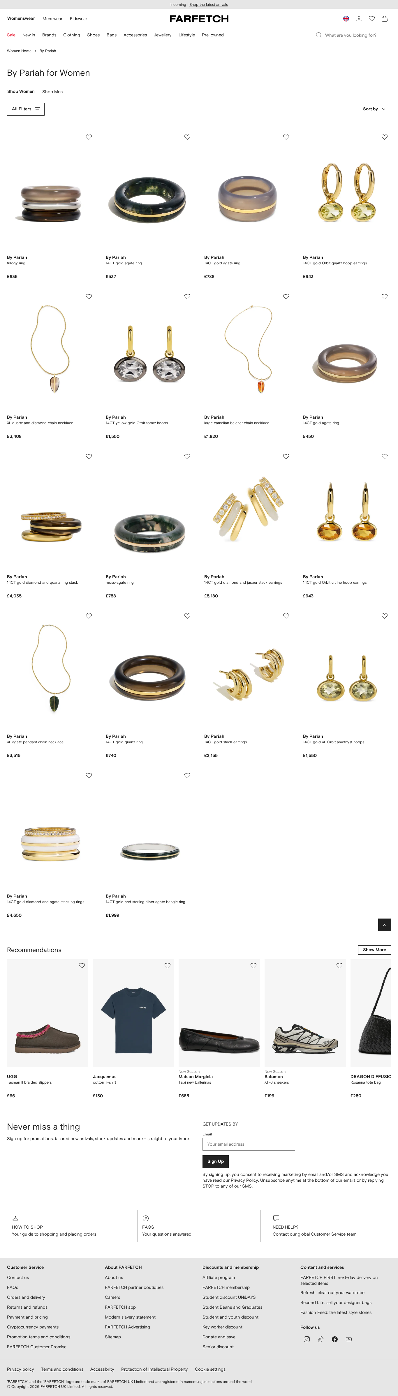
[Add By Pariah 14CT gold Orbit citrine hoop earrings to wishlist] (384, 456)
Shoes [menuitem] (93, 35)
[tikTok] (320, 1339)
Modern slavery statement (130, 1317)
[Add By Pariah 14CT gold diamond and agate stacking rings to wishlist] (88, 775)
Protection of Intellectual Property (154, 1369)
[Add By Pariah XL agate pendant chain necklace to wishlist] (88, 616)
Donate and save (218, 1337)
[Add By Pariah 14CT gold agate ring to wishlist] (187, 137)
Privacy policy (20, 1369)
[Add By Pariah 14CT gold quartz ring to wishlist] (187, 616)
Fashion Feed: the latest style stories (335, 1312)
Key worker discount (222, 1327)
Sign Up (215, 1161)
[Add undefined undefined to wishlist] (81, 965)
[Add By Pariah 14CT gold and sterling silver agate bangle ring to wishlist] (187, 775)
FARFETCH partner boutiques (134, 1287)
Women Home (19, 51)
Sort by (370, 109)
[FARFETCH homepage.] (199, 18)
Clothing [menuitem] (71, 35)
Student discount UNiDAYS (229, 1297)
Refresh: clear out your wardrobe (332, 1292)
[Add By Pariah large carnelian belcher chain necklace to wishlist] (286, 296)
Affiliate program (218, 1277)
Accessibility (102, 1369)
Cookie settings (210, 1369)
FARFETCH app (120, 1307)
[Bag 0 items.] (384, 18)
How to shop (27, 1227)
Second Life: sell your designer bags (335, 1302)
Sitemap (113, 1337)
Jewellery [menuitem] (163, 35)
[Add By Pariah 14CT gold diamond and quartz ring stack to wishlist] (88, 456)
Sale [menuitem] (11, 35)
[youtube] (348, 1339)
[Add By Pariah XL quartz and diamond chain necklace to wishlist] (88, 296)
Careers (112, 1297)
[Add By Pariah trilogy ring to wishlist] (88, 137)
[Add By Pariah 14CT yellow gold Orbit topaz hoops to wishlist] (187, 296)
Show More (374, 950)
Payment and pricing (27, 1317)
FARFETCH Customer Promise (36, 1346)
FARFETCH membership (226, 1287)
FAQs (148, 1227)
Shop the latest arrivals (208, 4)
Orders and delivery (26, 1297)
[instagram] (306, 1339)
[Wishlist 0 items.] (371, 18)
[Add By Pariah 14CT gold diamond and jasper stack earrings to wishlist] (286, 456)
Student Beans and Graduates (232, 1307)
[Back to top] (384, 925)
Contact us (18, 1277)
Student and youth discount (230, 1317)
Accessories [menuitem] (135, 35)
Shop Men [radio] (52, 92)
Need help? (285, 1227)
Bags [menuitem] (112, 35)
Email (207, 1134)
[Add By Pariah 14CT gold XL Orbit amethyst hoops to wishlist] (384, 616)
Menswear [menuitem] (52, 18)
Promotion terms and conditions (38, 1337)
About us (114, 1277)
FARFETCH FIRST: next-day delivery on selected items (339, 1280)
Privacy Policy (244, 1180)
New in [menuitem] (28, 35)
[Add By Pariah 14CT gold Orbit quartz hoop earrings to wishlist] (384, 137)
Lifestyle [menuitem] (187, 35)
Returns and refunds (27, 1307)
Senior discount (218, 1346)
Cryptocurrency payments (33, 1327)
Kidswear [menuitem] (78, 18)
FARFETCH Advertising (127, 1327)
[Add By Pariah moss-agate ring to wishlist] (187, 456)
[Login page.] (359, 18)
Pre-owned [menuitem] (213, 35)
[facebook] (334, 1339)
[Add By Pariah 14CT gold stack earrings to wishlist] (286, 616)
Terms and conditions (62, 1369)
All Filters (21, 109)
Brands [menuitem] (49, 35)
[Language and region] (346, 18)
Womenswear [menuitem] (21, 18)
